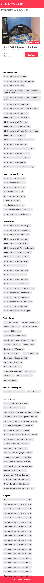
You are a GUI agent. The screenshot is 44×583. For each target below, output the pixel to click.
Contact (31, 55)
